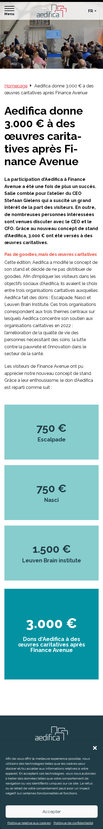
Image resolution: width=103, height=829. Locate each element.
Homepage (15, 86)
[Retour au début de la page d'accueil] (51, 735)
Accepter (52, 811)
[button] (95, 748)
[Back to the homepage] (52, 10)
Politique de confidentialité (73, 823)
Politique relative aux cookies (29, 823)
